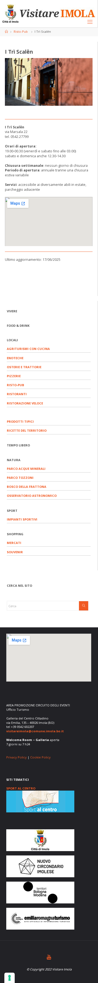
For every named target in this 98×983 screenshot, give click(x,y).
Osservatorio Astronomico (32, 496)
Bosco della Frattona (26, 487)
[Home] (6, 31)
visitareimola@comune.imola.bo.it (35, 731)
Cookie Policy (40, 757)
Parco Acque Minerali (26, 469)
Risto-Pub (21, 31)
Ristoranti (17, 394)
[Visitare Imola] (49, 13)
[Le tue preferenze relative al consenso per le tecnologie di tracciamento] (9, 978)
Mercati (14, 543)
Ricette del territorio (27, 430)
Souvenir (15, 552)
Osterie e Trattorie (24, 367)
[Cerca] (83, 605)
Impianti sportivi (22, 519)
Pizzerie (14, 376)
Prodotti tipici (20, 421)
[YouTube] (48, 957)
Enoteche (15, 358)
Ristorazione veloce (25, 403)
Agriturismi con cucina (28, 349)
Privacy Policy (16, 757)
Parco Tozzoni (20, 478)
